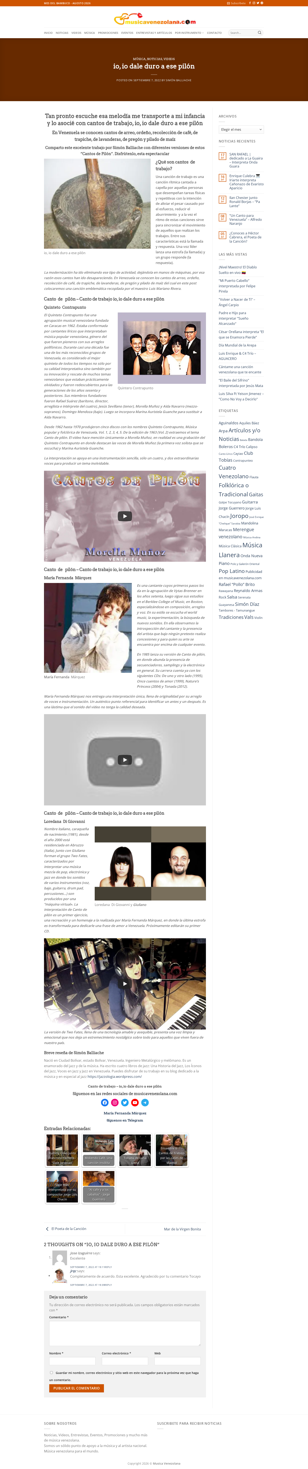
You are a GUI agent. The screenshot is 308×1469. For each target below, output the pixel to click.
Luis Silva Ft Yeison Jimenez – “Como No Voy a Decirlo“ (241, 396)
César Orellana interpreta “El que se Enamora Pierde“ (241, 334)
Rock (222, 597)
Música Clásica (230, 546)
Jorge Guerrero (232, 508)
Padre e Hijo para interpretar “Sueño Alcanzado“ (233, 318)
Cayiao (238, 453)
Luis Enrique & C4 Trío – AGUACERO (237, 356)
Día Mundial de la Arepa (237, 345)
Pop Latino (232, 570)
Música (89, 33)
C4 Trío (239, 446)
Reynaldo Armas (248, 590)
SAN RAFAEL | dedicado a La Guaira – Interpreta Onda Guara (246, 160)
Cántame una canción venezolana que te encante (240, 370)
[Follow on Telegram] (262, 3)
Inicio (48, 33)
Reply (108, 1267)
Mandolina (249, 523)
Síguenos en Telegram (125, 1120)
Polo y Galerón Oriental (244, 564)
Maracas (225, 530)
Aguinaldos (228, 422)
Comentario (59, 1317)
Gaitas (256, 494)
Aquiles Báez (249, 423)
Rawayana (226, 591)
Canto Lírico (226, 453)
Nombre (56, 1353)
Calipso (252, 446)
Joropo (239, 516)
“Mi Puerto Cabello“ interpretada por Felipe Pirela (237, 286)
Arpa (223, 430)
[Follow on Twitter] (258, 3)
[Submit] (259, 33)
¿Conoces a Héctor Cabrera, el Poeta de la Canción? (245, 237)
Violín (258, 618)
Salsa (232, 597)
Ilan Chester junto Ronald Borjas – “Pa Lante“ (244, 202)
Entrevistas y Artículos (154, 33)
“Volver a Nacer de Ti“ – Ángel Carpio (237, 302)
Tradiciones (231, 617)
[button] (236, 3)
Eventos (127, 33)
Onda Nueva (252, 555)
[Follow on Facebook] (250, 3)
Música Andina (251, 537)
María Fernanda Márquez (125, 1113)
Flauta (254, 477)
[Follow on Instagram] (254, 3)
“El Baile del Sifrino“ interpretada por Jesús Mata (241, 383)
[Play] (125, 516)
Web (157, 1353)
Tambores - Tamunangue (237, 610)
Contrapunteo (243, 461)
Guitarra (250, 501)
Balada (243, 440)
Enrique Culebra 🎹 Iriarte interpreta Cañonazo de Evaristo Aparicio (246, 182)
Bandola (255, 439)
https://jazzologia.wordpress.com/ (115, 1076)
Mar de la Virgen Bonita (183, 1229)
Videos (76, 33)
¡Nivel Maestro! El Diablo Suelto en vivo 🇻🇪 (238, 270)
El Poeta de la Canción (68, 1229)
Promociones (108, 33)
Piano (224, 563)
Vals (249, 617)
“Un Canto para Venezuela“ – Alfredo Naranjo (245, 220)
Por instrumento (188, 33)
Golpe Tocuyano (230, 502)
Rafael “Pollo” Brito (237, 584)
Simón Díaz (247, 604)
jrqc (73, 1271)
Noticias (62, 33)
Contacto (214, 33)
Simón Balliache (179, 80)
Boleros (226, 446)
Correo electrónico (116, 1353)
